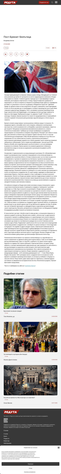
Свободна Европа (30, 266)
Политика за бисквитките (29, 471)
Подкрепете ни (44, 2)
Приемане (30, 464)
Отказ (30, 468)
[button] (58, 447)
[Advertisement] (30, 19)
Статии (47, 47)
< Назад (6, 47)
